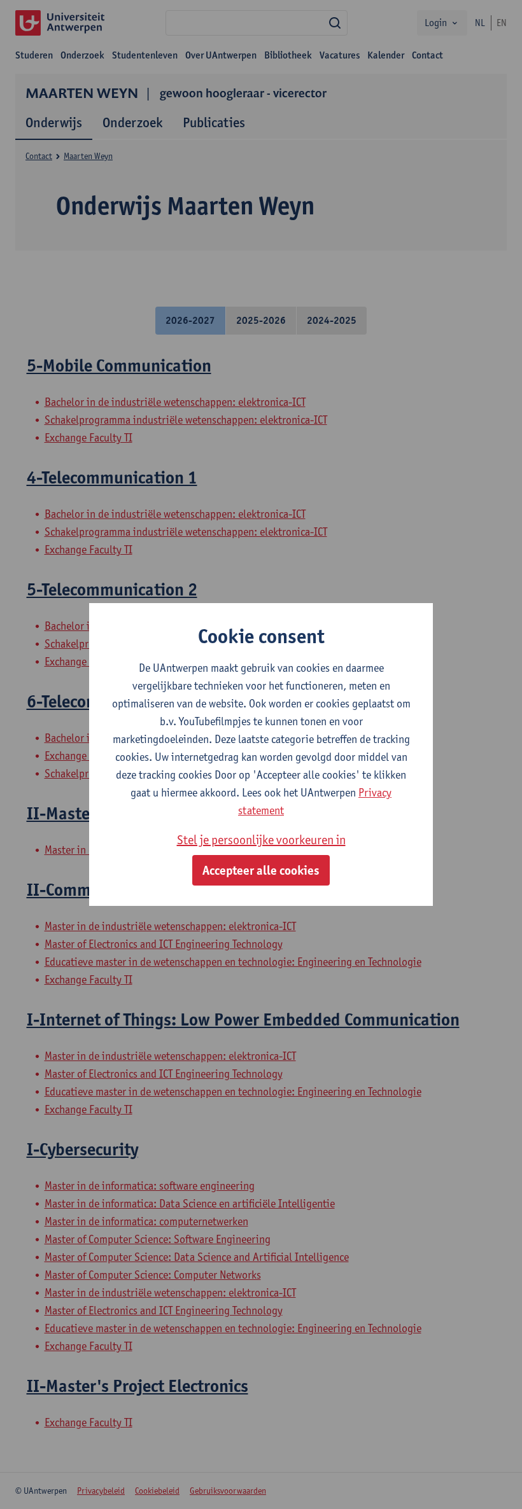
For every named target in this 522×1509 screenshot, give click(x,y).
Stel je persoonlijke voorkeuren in (261, 839)
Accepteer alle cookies (261, 870)
